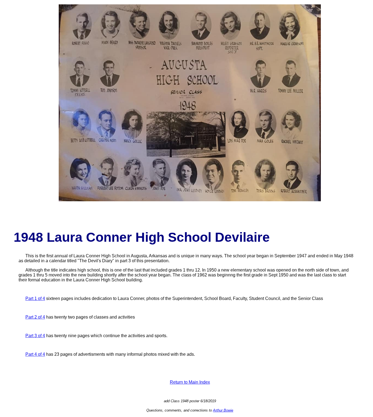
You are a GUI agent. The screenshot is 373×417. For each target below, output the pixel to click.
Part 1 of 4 (35, 298)
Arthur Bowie (223, 410)
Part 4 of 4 (35, 354)
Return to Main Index (190, 382)
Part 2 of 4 (35, 317)
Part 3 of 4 (35, 335)
